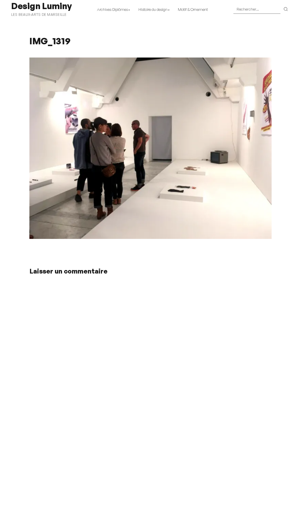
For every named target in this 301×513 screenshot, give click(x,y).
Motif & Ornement (193, 9)
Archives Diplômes (112, 9)
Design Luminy (41, 6)
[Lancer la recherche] (286, 9)
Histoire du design (153, 9)
